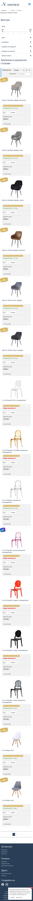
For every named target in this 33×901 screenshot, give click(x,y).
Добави (13, 112)
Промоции (4, 849)
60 (29, 70)
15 (21, 70)
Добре (12, 897)
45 (26, 70)
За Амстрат (4, 851)
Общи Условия (5, 863)
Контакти (4, 853)
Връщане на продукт (7, 865)
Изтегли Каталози (6, 873)
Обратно (4, 10)
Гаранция (4, 861)
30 (23, 70)
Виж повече (19, 897)
